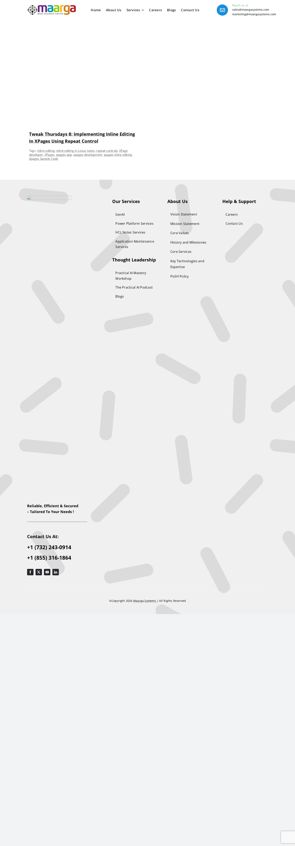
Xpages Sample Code (43, 372)
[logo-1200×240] (51, 6)
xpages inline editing (118, 368)
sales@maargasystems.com (250, 9)
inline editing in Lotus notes (75, 364)
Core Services (180, 465)
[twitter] (39, 786)
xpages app (64, 368)
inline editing (46, 364)
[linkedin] (55, 786)
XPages (50, 368)
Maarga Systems (145, 814)
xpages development (87, 368)
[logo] (49, 411)
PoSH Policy (179, 490)
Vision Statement (183, 428)
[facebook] (30, 786)
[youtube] (47, 786)
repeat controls (107, 364)
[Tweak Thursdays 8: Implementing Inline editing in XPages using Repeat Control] (85, 40)
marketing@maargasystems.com (254, 14)
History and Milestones (188, 456)
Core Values (179, 447)
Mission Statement (184, 437)
